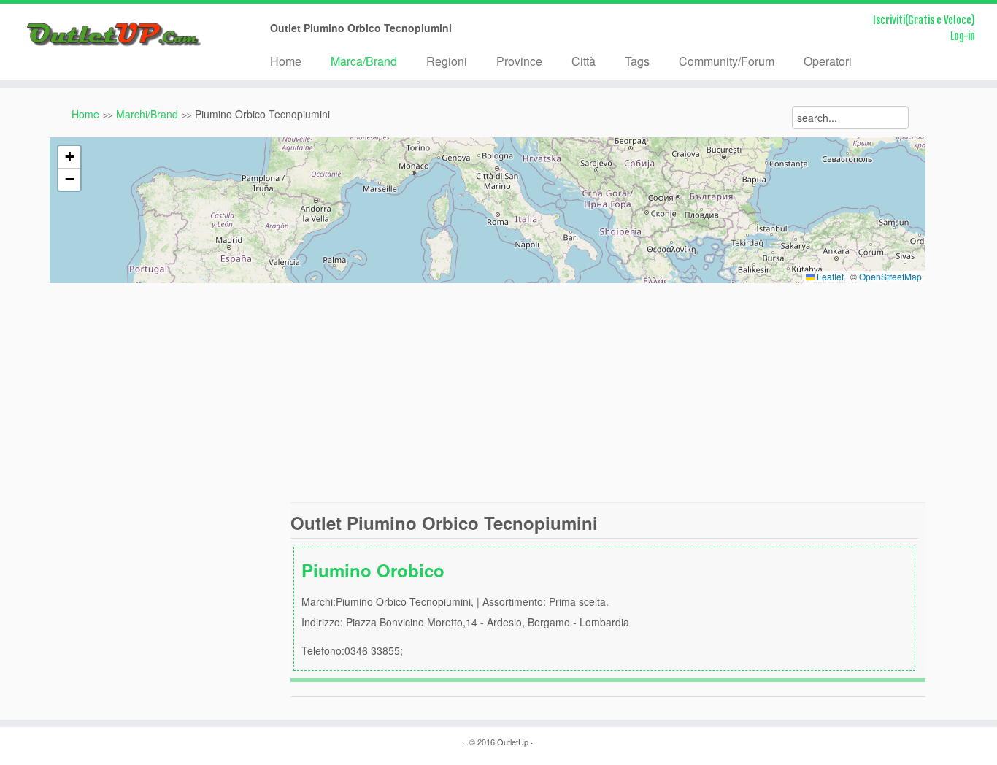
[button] (69, 157)
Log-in (962, 36)
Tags (637, 61)
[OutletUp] (115, 35)
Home (285, 61)
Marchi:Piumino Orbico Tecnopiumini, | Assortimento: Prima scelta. (465, 608)
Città (583, 61)
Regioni (446, 61)
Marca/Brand (364, 61)
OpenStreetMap (890, 276)
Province (519, 61)
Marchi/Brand (147, 114)
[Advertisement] (498, 393)
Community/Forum (726, 61)
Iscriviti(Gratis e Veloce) (924, 20)
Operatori (828, 61)
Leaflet (829, 276)
